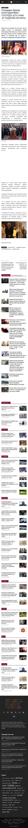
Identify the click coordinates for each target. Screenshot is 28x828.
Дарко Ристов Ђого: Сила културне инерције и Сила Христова (7, 622)
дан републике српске (6, 249)
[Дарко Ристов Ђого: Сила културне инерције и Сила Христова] (23, 622)
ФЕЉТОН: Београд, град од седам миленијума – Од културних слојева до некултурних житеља (13, 766)
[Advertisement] (14, 167)
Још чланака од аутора (16, 275)
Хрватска (17, 785)
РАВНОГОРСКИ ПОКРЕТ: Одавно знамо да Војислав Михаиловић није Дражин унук (9, 449)
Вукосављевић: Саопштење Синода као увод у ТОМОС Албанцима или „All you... (8, 630)
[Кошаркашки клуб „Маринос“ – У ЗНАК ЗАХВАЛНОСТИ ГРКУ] (23, 416)
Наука (9, 822)
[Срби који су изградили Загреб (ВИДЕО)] (5, 375)
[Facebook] (2, 23)
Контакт (10, 819)
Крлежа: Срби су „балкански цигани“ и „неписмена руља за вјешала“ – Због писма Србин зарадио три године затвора (17, 282)
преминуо (5, 805)
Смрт (19, 783)
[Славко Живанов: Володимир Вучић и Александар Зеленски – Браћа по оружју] (23, 512)
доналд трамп (5, 793)
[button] (2, 2)
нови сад (4, 802)
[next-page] (5, 395)
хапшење (15, 809)
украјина (9, 809)
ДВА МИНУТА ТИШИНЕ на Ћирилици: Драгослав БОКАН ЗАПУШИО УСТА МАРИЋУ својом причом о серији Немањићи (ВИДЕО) (7, 266)
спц (13, 804)
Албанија (7, 778)
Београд (19, 778)
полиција (10, 802)
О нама (6, 819)
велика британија (9, 790)
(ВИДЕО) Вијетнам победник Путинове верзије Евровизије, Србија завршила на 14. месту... (9, 642)
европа (11, 792)
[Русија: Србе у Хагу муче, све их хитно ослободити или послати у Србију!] (5, 389)
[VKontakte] (23, 712)
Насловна (3, 5)
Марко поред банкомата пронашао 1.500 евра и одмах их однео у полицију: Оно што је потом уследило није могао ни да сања (17, 293)
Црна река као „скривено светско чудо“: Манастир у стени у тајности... (9, 408)
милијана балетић (7, 800)
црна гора (5, 812)
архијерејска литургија (20, 247)
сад (10, 804)
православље (16, 802)
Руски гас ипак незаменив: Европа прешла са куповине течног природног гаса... (9, 462)
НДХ (20, 780)
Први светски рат (6, 783)
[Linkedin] (11, 712)
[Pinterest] (9, 23)
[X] (6, 23)
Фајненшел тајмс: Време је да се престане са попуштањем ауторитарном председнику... (9, 649)
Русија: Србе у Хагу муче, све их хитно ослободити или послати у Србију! (17, 389)
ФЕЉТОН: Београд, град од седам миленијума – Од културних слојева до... (8, 543)
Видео (14, 820)
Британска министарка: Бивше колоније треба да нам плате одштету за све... (9, 557)
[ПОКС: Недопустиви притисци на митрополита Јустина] (23, 442)
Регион (8, 5)
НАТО (16, 780)
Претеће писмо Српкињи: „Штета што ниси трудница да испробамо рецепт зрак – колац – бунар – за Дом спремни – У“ (17, 345)
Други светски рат (6, 780)
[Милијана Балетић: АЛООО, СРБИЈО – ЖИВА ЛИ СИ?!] (23, 520)
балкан (3, 790)
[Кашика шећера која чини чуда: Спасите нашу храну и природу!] (23, 492)
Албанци (12, 778)
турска (20, 807)
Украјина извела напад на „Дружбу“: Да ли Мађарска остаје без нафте (9, 484)
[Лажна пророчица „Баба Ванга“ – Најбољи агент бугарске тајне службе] (23, 535)
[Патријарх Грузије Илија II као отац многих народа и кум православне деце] (23, 574)
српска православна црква (7, 807)
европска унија (17, 792)
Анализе (23, 820)
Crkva (3, 778)
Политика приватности (7, 820)
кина (9, 795)
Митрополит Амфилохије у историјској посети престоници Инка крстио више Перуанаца (9, 594)
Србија (7, 7)
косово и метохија (9, 798)
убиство (4, 809)
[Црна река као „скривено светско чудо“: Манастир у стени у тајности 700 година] (23, 408)
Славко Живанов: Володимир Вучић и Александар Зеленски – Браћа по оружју (9, 512)
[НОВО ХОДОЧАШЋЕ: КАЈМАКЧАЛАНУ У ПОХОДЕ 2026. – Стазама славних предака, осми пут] (23, 503)
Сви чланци (16, 823)
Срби (4, 785)
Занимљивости (15, 822)
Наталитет (21, 822)
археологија (20, 788)
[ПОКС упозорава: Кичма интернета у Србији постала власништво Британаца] (23, 435)
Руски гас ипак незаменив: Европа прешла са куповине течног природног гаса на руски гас (12, 754)
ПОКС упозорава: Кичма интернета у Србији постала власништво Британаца (8, 435)
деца (23, 790)
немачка (16, 800)
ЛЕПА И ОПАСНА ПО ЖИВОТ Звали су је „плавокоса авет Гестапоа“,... (9, 423)
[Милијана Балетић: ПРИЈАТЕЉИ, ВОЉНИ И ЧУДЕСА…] (23, 550)
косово (19, 795)
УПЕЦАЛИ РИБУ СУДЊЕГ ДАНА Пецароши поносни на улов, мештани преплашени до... (9, 657)
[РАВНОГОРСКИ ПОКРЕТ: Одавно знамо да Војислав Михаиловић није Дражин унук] (5, 301)
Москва (12, 780)
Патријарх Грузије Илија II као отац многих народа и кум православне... (8, 574)
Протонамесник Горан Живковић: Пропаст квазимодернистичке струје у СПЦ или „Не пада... (9, 614)
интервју (4, 795)
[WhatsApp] (12, 23)
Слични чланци (6, 275)
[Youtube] (14, 716)
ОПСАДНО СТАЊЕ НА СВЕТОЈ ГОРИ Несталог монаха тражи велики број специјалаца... (8, 586)
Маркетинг (11, 823)
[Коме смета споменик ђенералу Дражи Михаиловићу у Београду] (5, 382)
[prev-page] (2, 395)
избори (22, 792)
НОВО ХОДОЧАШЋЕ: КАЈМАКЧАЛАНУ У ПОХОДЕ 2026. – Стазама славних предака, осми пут (13, 738)
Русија (14, 783)
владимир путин (17, 790)
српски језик (16, 807)
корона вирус (13, 795)
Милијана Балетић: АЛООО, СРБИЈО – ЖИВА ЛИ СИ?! (13, 749)
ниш (20, 800)
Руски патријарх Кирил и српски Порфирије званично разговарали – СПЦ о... (9, 602)
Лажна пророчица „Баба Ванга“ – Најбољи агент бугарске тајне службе (9, 535)
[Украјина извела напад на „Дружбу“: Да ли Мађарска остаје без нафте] (23, 484)
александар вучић (11, 247)
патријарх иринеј (15, 249)
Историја (18, 820)
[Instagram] (7, 712)
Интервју (5, 822)
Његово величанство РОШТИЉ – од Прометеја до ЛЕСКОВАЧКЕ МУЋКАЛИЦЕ (21, 265)
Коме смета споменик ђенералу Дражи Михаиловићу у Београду (16, 382)
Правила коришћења (17, 819)
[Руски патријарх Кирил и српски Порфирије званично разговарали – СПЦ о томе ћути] (23, 602)
